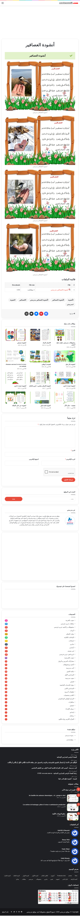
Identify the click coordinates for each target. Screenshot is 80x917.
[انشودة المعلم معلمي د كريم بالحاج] (40, 378)
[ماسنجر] (36, 314)
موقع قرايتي (69, 739)
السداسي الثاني (69, 688)
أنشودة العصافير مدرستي (39, 300)
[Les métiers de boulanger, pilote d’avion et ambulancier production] (72, 807)
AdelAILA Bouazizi (64, 830)
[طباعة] (26, 314)
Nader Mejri (66, 849)
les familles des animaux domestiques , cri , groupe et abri (47, 795)
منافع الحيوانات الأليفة (58, 814)
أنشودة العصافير (57, 300)
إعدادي (72, 712)
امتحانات (71, 641)
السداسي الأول (69, 675)
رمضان (72, 716)
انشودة (12, 300)
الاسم (73, 450)
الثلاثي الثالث (44, 875)
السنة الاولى (26, 875)
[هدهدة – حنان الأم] (64, 398)
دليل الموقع (5, 912)
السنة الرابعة (74, 879)
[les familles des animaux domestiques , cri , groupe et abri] (72, 798)
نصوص (72, 705)
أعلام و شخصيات (69, 695)
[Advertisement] (40, 22)
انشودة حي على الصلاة (19, 405)
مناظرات (71, 702)
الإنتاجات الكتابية (69, 637)
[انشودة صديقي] (15, 335)
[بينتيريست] (41, 314)
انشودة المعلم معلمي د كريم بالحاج (40, 386)
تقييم (51, 879)
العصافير (22, 300)
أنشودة (70, 300)
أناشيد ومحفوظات (68, 664)
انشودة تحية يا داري (69, 386)
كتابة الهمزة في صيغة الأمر (70, 790)
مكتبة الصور (70, 671)
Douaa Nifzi (66, 840)
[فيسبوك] (46, 314)
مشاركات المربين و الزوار (66, 661)
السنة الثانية (7, 875)
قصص (72, 681)
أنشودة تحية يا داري (20, 386)
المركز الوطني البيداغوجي (66, 698)
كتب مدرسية (70, 668)
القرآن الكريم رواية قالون (66, 719)
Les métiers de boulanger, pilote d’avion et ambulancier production (44, 804)
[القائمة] (3, 3)
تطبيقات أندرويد (69, 692)
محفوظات (38, 879)
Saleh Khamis (65, 858)
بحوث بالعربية (70, 620)
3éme (76, 875)
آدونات (72, 630)
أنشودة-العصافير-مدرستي (59, 290)
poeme (70, 875)
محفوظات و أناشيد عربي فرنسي (64, 627)
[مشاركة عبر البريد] (31, 314)
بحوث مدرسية (69, 678)
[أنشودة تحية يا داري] (15, 378)
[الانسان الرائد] (40, 335)
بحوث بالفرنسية (69, 658)
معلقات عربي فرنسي (67, 624)
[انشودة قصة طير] (40, 398)
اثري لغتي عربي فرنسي (66, 654)
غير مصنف (71, 651)
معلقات (24, 879)
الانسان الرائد (47, 343)
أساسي (71, 647)
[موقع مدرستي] (68, 3)
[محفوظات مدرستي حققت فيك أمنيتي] (64, 335)
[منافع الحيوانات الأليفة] (72, 816)
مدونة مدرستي (69, 735)
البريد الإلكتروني (70, 459)
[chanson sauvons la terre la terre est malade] (15, 356)
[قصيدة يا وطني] (40, 356)
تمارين (72, 644)
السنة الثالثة (16, 875)
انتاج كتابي (65, 879)
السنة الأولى (35, 875)
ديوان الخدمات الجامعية (67, 685)
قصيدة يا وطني (46, 364)
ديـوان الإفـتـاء (70, 709)
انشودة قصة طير (46, 405)
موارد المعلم (70, 634)
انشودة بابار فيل (70, 364)
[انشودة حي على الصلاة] (15, 398)
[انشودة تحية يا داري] (64, 378)
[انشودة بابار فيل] (64, 356)
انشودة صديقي (21, 343)
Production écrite (61, 875)
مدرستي (70, 304)
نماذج (17, 879)
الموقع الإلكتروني (34, 459)
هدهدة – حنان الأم (70, 405)
